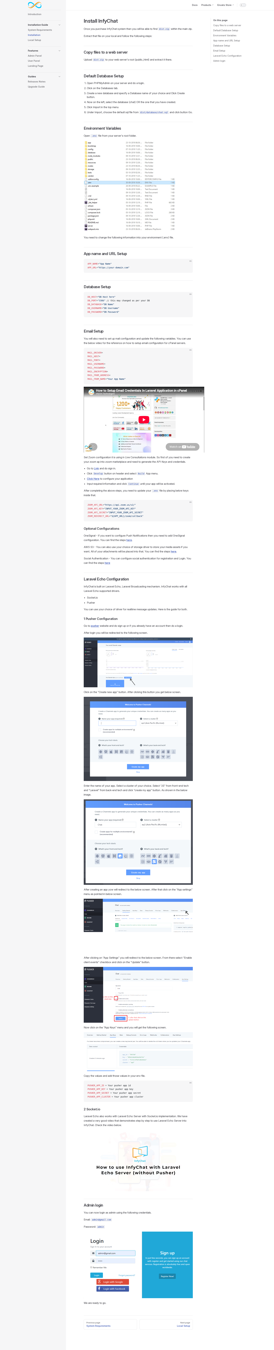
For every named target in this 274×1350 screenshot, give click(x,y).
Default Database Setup (225, 30)
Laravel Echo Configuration (227, 55)
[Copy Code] (188, 264)
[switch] (243, 5)
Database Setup (221, 45)
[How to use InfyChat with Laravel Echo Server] (138, 1160)
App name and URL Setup (226, 40)
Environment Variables (224, 35)
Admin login (219, 60)
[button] (44, 24)
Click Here (93, 478)
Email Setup (219, 50)
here (129, 540)
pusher (95, 625)
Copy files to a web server (227, 25)
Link (96, 468)
